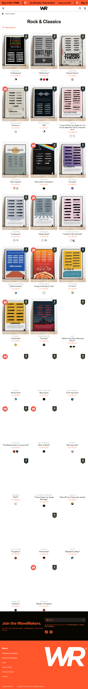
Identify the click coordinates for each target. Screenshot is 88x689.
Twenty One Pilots (44, 390)
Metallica (44, 601)
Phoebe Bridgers (44, 336)
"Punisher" (44, 338)
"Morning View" (72, 445)
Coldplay (44, 549)
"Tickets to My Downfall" (72, 234)
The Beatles (44, 232)
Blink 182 (72, 495)
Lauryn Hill (15, 443)
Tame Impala (72, 179)
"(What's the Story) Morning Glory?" (72, 339)
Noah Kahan (15, 179)
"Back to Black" (44, 445)
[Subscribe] (83, 620)
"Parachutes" (44, 551)
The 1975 (72, 123)
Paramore (15, 495)
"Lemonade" (16, 338)
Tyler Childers (15, 549)
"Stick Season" (16, 182)
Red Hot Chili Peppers (15, 284)
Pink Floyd (44, 179)
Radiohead (15, 71)
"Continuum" (16, 234)
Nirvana (15, 390)
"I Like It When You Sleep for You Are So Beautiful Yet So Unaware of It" (72, 127)
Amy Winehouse (43, 443)
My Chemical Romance (44, 495)
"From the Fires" (72, 393)
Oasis (72, 336)
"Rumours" (15, 125)
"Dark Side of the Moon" (44, 182)
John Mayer (15, 232)
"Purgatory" (15, 551)
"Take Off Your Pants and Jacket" (72, 497)
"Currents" (72, 182)
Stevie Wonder (44, 284)
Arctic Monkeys (44, 123)
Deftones (44, 71)
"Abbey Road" (44, 234)
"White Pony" (44, 73)
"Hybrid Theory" (72, 73)
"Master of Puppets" (44, 604)
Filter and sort (10, 27)
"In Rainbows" (15, 73)
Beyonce (16, 336)
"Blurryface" (44, 393)
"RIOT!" (15, 497)
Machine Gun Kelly (72, 232)
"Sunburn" (16, 604)
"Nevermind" (16, 393)
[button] (85, 8)
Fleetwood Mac (15, 123)
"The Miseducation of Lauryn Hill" (15, 445)
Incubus (72, 443)
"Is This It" (72, 286)
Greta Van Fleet (72, 390)
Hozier (72, 549)
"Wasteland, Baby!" (72, 551)
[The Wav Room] (44, 8)
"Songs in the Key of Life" (44, 286)
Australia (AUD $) (7, 686)
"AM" (44, 125)
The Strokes (72, 284)
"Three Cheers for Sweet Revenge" (44, 498)
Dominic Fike (15, 601)
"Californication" (15, 286)
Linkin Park (72, 71)
